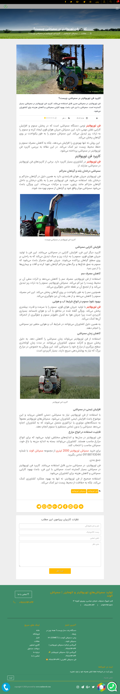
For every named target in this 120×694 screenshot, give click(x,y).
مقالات (83, 33)
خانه (38, 630)
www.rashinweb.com (43, 687)
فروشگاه (36, 634)
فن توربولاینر (93, 491)
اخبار (38, 637)
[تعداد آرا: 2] (45, 118)
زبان (97, 2)
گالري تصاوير (35, 645)
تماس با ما (22, 594)
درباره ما (36, 652)
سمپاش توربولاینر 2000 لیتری (72, 451)
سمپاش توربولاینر (71, 33)
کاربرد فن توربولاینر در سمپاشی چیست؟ (44, 33)
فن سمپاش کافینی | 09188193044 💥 (61, 659)
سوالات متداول (34, 648)
